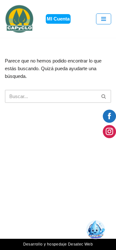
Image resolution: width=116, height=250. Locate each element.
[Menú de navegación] (103, 18)
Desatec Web (80, 244)
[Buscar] (104, 96)
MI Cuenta (58, 18)
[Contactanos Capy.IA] (98, 232)
